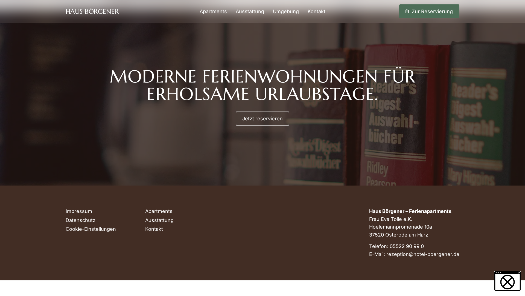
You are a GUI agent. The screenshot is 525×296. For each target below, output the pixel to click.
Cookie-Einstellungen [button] (91, 229)
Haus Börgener (92, 11)
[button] (507, 281)
